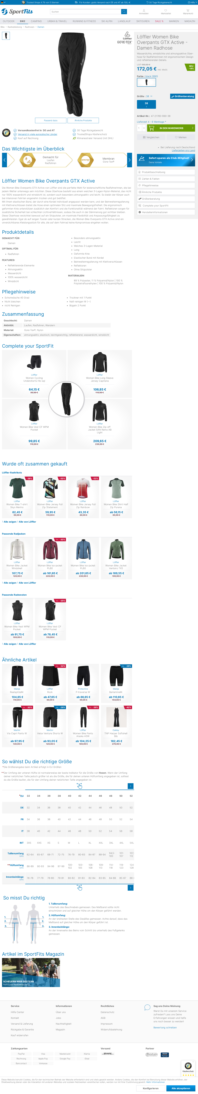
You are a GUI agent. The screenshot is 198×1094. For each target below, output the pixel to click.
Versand (105, 1048)
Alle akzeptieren (181, 1088)
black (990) (151, 76)
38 (149, 96)
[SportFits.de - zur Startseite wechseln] (17, 11)
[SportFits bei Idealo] (165, 1055)
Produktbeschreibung (153, 172)
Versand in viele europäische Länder (37, 134)
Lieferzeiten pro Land (183, 150)
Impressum (107, 1023)
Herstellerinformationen (155, 212)
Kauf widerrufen (19, 1035)
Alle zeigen (10, 521)
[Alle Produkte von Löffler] (124, 35)
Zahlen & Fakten (150, 178)
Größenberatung (184, 96)
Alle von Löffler (27, 521)
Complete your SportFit (155, 205)
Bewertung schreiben (165, 1027)
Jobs (58, 1017)
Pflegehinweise (150, 185)
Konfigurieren (151, 1088)
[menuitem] (166, 11)
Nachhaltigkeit (63, 1023)
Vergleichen (153, 137)
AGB (103, 1017)
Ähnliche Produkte (152, 192)
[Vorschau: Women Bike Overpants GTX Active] (6, 36)
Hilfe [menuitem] (193, 2)
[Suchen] (124, 11)
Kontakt (15, 1017)
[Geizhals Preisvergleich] (152, 1055)
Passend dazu (50, 120)
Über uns (61, 1012)
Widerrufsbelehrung (111, 1029)
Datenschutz (107, 1012)
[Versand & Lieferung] (121, 1054)
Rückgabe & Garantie (22, 1029)
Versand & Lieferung (22, 1023)
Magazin (60, 1029)
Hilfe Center (17, 1012)
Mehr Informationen (155, 1082)
